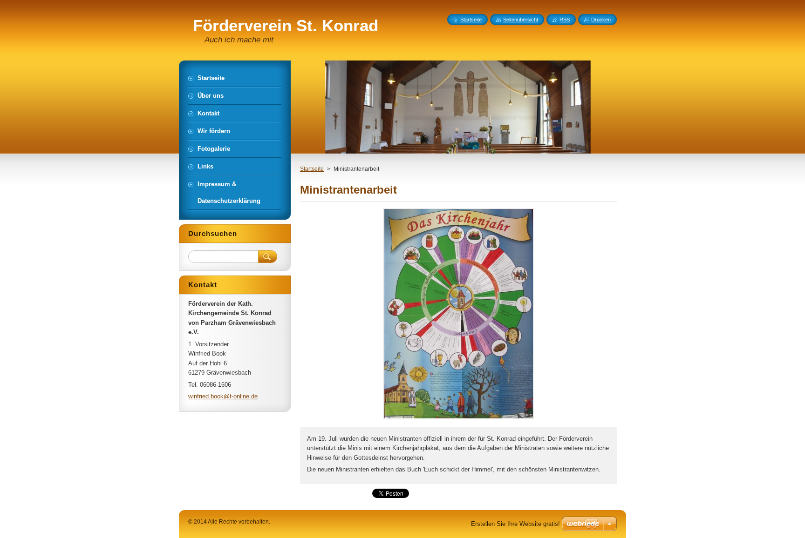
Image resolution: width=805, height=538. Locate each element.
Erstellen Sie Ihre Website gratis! (515, 523)
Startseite (312, 169)
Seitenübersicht (520, 19)
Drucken (601, 19)
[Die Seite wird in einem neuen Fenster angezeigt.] (459, 419)
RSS (564, 19)
